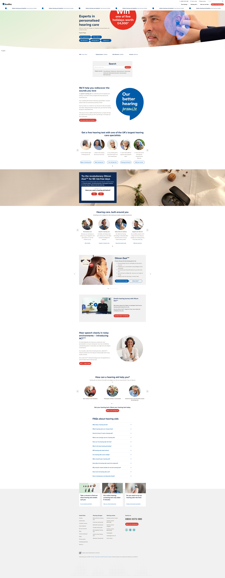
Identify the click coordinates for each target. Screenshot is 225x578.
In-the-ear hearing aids (98, 522)
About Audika (127, 71)
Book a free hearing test (217, 4)
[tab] (184, 4)
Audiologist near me (111, 535)
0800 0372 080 (133, 519)
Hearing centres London (112, 518)
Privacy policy (82, 539)
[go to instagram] (130, 530)
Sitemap (109, 556)
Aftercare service (139, 162)
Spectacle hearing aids (98, 538)
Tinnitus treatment (83, 534)
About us (81, 544)
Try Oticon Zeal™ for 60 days (122, 316)
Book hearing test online (114, 73)
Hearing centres (111, 515)
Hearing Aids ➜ (95, 40)
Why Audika (87, 243)
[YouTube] (134, 530)
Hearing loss (113, 71)
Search (127, 67)
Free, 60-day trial (112, 162)
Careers (81, 518)
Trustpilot (3, 50)
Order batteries (82, 526)
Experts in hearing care (104, 243)
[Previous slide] (77, 150)
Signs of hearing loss (86, 162)
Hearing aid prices (120, 71)
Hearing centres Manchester (110, 529)
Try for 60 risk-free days (122, 281)
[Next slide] (147, 150)
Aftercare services (137, 243)
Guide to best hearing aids (98, 534)
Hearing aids (106, 73)
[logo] (7, 4)
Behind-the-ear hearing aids (98, 518)
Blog (80, 531)
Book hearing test (99, 162)
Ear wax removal (123, 73)
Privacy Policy (97, 556)
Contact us (128, 515)
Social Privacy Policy (104, 556)
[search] (222, 1)
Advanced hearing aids (121, 243)
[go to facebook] (126, 530)
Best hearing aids (106, 74)
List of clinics (109, 538)
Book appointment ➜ (85, 37)
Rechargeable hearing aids (98, 530)
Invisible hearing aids (97, 527)
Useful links (82, 515)
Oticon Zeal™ (135, 281)
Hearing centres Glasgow (110, 525)
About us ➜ (106, 40)
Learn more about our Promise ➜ (88, 120)
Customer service (83, 523)
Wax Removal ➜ (84, 40)
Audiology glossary (83, 542)
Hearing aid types (97, 515)
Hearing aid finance (126, 162)
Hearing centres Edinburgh (110, 521)
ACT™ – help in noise (85, 363)
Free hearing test (106, 71)
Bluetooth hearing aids (98, 525)
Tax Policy (92, 556)
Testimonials (82, 520)
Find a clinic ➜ (96, 37)
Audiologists (109, 533)
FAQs (80, 536)
